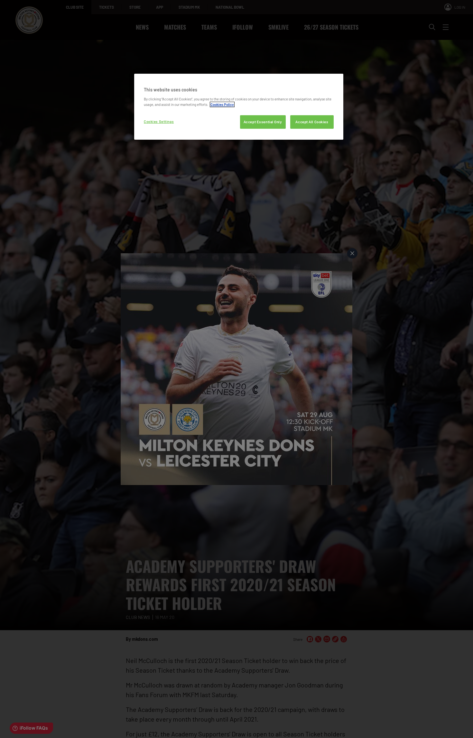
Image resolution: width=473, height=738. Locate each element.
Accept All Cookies (311, 122)
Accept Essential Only (263, 122)
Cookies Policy (222, 104)
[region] (238, 107)
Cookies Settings (159, 121)
